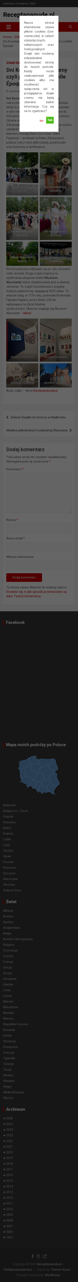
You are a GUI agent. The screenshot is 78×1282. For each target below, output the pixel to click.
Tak (49, 120)
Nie (41, 120)
